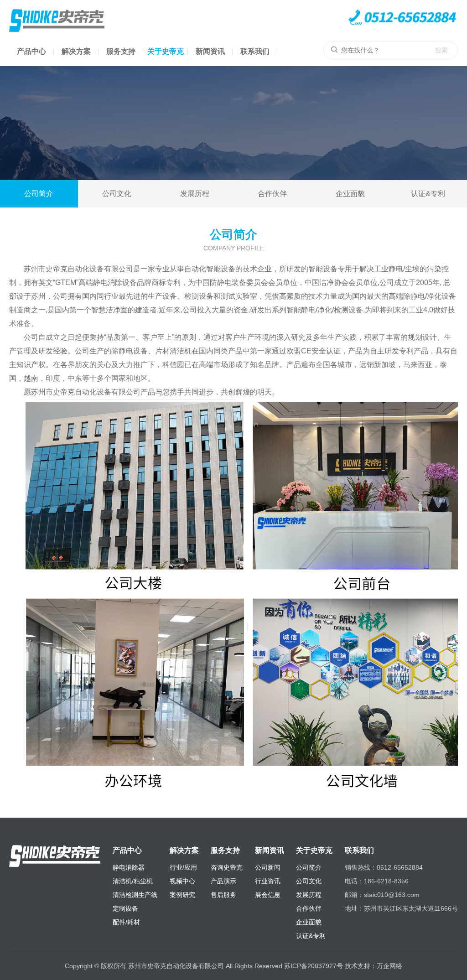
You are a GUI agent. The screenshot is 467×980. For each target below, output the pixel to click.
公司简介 (38, 193)
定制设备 (125, 908)
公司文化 (116, 193)
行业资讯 (267, 881)
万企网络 (389, 966)
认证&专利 (428, 193)
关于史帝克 (165, 51)
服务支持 (120, 51)
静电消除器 (129, 867)
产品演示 (223, 881)
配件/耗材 (126, 922)
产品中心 (31, 51)
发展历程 (194, 193)
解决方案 (76, 51)
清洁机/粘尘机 (133, 881)
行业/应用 (183, 867)
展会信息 (267, 894)
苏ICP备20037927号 (313, 966)
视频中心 (182, 881)
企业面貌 (350, 193)
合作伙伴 (272, 193)
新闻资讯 (210, 51)
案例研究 (182, 894)
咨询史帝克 (227, 867)
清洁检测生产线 (135, 894)
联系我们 (255, 51)
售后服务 (223, 894)
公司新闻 (267, 867)
